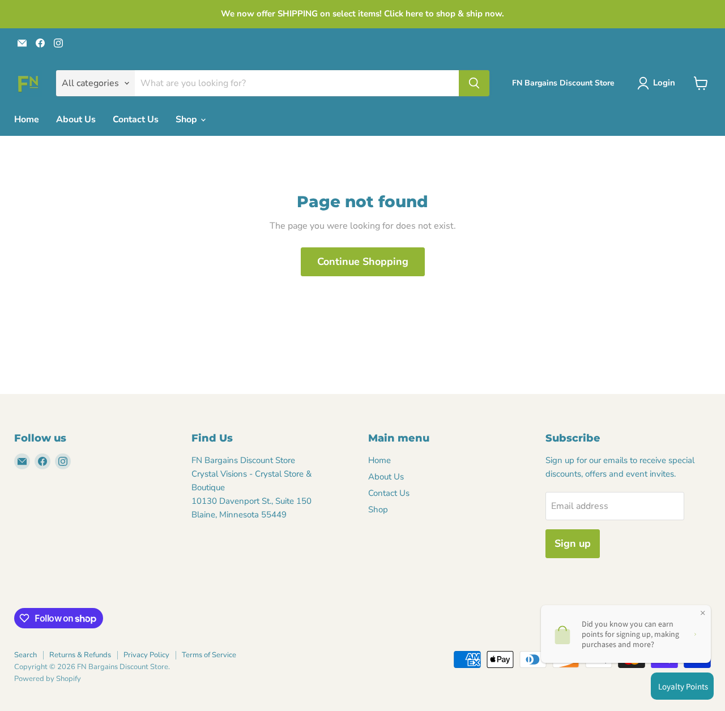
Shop (187, 119)
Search (25, 655)
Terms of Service (209, 655)
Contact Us (136, 119)
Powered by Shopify (47, 679)
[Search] (474, 83)
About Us (76, 119)
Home (26, 119)
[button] (658, 83)
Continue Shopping (362, 261)
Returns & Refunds (80, 655)
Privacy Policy (146, 655)
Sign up (573, 543)
